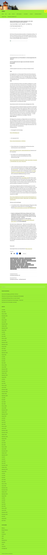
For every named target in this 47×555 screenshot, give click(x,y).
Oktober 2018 (4, 434)
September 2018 (5, 436)
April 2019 (4, 422)
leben (32, 21)
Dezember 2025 (4, 315)
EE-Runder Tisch (13, 262)
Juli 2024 (3, 332)
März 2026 (4, 311)
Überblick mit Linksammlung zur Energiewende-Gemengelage (13, 296)
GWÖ (29, 21)
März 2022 (4, 362)
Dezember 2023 (4, 342)
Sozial (22, 266)
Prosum (18, 266)
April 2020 (4, 401)
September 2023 (5, 344)
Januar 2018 (4, 448)
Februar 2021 (4, 385)
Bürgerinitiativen (16, 21)
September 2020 (5, 395)
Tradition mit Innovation (15, 267)
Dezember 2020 (4, 389)
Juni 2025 (3, 317)
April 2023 (4, 348)
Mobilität (18, 22)
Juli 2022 (3, 356)
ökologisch (13, 266)
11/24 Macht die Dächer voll (15, 274)
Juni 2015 (3, 500)
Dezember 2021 (4, 369)
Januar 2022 (4, 366)
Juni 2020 (3, 397)
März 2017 (4, 463)
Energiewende (24, 262)
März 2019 (4, 424)
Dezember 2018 (4, 430)
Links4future (4, 16)
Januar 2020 (4, 407)
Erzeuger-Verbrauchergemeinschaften (17, 263)
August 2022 (4, 354)
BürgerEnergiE (13, 260)
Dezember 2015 (4, 487)
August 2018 (4, 438)
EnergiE (22, 21)
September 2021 (5, 375)
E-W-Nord (23, 260)
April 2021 (4, 383)
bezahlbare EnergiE (17, 259)
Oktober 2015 (4, 491)
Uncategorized (4, 548)
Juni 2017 (3, 459)
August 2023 (4, 346)
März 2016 (4, 481)
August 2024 (4, 330)
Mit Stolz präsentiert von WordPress (7, 553)
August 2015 (4, 495)
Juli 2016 (3, 473)
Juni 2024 (3, 334)
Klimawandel (15, 169)
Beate (20, 28)
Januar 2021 (4, 387)
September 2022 (5, 352)
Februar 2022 (4, 364)
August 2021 (4, 377)
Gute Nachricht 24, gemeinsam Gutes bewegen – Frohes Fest (12, 300)
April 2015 (4, 504)
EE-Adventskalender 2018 (31, 260)
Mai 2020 (3, 399)
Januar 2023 (4, 350)
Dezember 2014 (4, 512)
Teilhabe (26, 266)
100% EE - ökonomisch (14, 258)
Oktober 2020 (4, 393)
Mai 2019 (3, 420)
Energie (19, 262)
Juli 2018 (3, 440)
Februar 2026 (4, 313)
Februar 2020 (4, 405)
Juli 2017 (3, 457)
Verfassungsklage (33, 267)
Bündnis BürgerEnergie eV (26, 259)
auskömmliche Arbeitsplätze (30, 258)
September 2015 (5, 493)
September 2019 (5, 414)
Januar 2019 (4, 428)
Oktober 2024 (4, 326)
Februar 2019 (4, 426)
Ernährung (26, 21)
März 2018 (4, 444)
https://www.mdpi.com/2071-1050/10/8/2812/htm (20, 150)
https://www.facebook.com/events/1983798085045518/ (25, 207)
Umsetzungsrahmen (24, 267)
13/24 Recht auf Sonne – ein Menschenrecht (18, 279)
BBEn (11, 259)
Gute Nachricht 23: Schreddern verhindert (9, 302)
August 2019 (4, 416)
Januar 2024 (4, 340)
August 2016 (4, 471)
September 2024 (5, 328)
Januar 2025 (4, 321)
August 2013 (4, 518)
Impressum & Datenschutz (12, 16)
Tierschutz (25, 22)
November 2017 (5, 450)
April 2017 (4, 461)
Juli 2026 (3, 309)
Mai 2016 (3, 477)
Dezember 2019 (4, 409)
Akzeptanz (21, 258)
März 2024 (4, 336)
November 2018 (5, 432)
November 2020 (5, 391)
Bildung (11, 21)
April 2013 (4, 520)
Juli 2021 (3, 379)
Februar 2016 (4, 483)
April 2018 (4, 442)
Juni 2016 (3, 475)
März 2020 (4, 403)
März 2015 (4, 506)
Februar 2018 (4, 446)
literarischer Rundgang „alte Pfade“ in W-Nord (10, 294)
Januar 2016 (4, 485)
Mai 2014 (3, 516)
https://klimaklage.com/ (14, 132)
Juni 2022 (3, 358)
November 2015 (5, 489)
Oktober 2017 (4, 452)
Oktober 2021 (4, 373)
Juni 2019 (3, 418)
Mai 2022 (3, 360)
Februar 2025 (4, 319)
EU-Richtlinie (28, 263)
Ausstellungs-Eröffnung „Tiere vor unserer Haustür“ (11, 298)
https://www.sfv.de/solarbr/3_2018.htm (18, 140)
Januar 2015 (4, 510)
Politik (21, 22)
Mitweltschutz (13, 22)
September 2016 (5, 469)
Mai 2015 (3, 502)
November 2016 (5, 465)
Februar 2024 (4, 338)
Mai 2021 (3, 381)
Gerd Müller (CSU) (25, 177)
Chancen (18, 260)
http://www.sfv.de (29, 248)
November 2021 (5, 371)
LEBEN (3, 11)
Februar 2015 (4, 508)
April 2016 (4, 479)
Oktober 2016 (4, 467)
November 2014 (5, 514)
